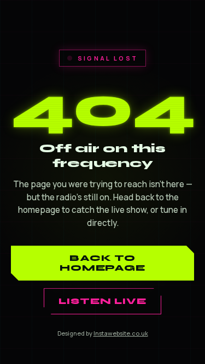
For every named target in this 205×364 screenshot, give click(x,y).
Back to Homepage (102, 263)
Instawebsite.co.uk (120, 333)
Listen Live (102, 301)
